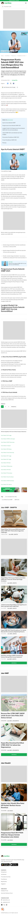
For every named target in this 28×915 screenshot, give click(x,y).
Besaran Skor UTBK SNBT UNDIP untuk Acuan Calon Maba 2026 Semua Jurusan (13, 746)
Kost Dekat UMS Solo (6, 499)
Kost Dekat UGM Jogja (6, 465)
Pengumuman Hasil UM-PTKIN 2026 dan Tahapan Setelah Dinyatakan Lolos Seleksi (12, 865)
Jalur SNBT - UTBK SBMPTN (13, 751)
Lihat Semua (14, 693)
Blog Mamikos (4, 911)
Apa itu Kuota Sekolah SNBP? (9, 147)
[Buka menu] (26, 2)
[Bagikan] (8, 82)
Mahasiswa (13, 54)
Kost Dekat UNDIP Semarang (7, 472)
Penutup (4, 167)
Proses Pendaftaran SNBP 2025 (9, 165)
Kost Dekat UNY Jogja (6, 489)
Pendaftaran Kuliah (21, 54)
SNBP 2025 (17, 529)
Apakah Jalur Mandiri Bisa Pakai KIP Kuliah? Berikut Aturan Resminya (12, 836)
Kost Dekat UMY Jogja (6, 486)
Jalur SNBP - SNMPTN (13, 564)
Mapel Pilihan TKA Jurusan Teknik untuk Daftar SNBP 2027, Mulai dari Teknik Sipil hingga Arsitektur (13, 609)
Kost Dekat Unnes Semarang (7, 482)
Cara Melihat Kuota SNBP (7, 529)
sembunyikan (10, 145)
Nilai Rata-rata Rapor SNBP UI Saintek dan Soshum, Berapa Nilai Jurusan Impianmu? (12, 686)
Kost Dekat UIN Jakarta (6, 514)
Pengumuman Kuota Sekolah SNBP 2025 (11, 150)
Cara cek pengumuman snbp (11, 526)
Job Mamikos (3, 904)
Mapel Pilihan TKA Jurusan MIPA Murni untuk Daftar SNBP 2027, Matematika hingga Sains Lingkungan (13, 561)
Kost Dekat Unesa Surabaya (7, 507)
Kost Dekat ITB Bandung (6, 496)
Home (2, 54)
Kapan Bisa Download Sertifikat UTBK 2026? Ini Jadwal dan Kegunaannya (12, 775)
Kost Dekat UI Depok (6, 476)
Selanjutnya (13, 436)
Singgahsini (3, 914)
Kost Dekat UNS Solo (6, 493)
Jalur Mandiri (10, 840)
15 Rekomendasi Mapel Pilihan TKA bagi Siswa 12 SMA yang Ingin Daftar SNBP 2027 (14, 635)
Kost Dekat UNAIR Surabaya (7, 511)
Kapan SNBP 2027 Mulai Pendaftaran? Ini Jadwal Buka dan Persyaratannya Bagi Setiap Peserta (13, 661)
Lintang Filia (14, 79)
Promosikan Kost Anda (5, 907)
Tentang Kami (4, 902)
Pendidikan (7, 54)
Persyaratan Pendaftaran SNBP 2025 (10, 162)
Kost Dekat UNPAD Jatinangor (8, 469)
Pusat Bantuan (4, 909)
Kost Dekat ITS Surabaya (6, 503)
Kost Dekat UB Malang (6, 479)
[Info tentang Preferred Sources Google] (17, 86)
